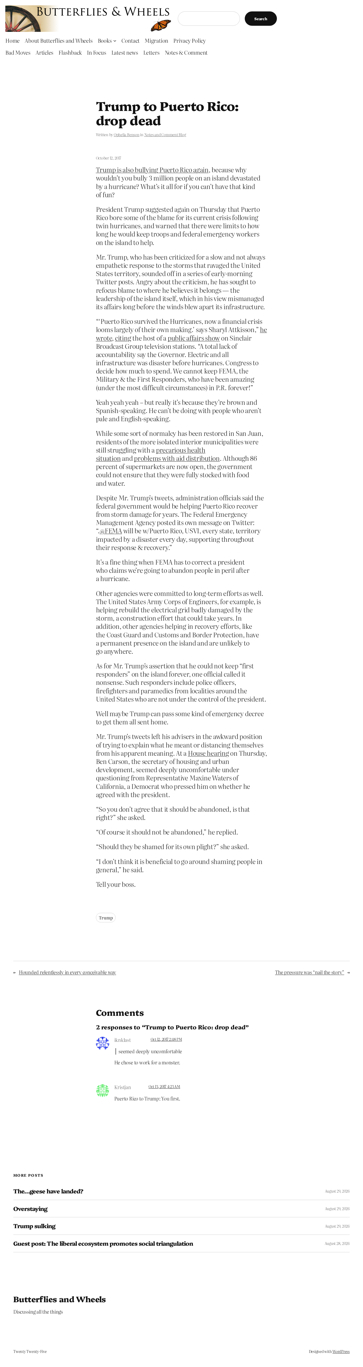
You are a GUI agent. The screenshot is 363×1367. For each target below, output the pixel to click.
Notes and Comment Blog (165, 134)
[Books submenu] (114, 40)
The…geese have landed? (48, 1191)
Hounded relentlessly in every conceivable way (67, 972)
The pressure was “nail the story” (309, 972)
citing (123, 337)
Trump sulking (34, 1226)
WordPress (341, 1351)
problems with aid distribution (177, 458)
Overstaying (30, 1208)
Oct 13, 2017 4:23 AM (164, 1086)
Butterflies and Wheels (59, 1298)
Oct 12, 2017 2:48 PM (166, 1039)
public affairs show (194, 337)
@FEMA (111, 530)
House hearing (208, 753)
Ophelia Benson (127, 134)
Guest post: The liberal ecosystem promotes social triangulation (103, 1243)
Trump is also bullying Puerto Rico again (152, 169)
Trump (106, 917)
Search (260, 18)
